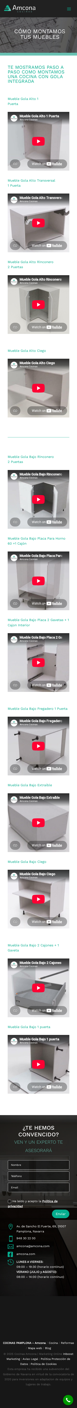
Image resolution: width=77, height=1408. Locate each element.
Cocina (53, 1343)
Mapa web (35, 1348)
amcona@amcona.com (33, 1246)
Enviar (61, 1214)
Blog (48, 1348)
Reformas (67, 1343)
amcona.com (25, 1254)
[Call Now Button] (68, 1400)
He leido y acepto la (33, 1203)
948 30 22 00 (26, 1238)
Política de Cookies (44, 1364)
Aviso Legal (30, 1359)
